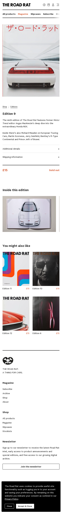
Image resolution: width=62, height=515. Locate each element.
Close (9, 506)
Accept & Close (25, 506)
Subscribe (48, 14)
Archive (6, 393)
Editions (13, 107)
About (6, 401)
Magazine (23, 14)
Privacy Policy (11, 499)
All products (9, 14)
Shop (5, 107)
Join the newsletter (31, 466)
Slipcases (36, 14)
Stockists (7, 431)
